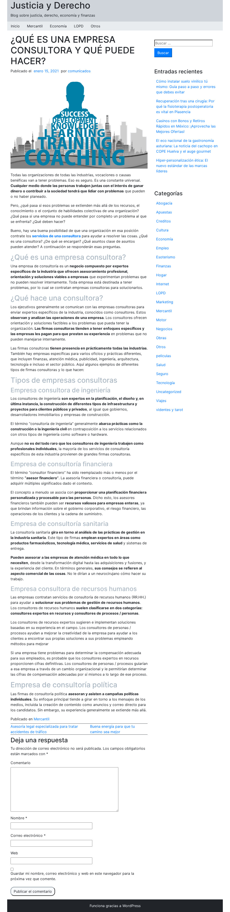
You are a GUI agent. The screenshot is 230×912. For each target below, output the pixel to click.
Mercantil (35, 26)
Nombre (19, 818)
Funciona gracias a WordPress (115, 905)
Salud (161, 365)
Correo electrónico (28, 835)
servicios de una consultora (56, 236)
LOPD (79, 26)
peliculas (163, 356)
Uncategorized (168, 391)
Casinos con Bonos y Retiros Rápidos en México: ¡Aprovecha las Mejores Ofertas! (186, 126)
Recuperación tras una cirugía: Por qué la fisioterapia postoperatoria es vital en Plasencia (185, 106)
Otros (95, 26)
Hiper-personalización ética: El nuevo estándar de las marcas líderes (182, 165)
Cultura (162, 230)
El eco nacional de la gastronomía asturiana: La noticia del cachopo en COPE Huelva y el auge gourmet (187, 146)
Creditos (163, 221)
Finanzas (163, 266)
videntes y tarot (169, 409)
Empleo (162, 248)
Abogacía (164, 203)
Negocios (164, 329)
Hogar (161, 275)
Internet (162, 284)
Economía (58, 26)
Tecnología (165, 382)
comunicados (79, 71)
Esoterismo (165, 257)
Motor (161, 320)
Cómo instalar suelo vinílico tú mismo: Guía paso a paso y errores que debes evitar (185, 86)
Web (14, 853)
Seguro (162, 373)
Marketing (164, 302)
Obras (161, 338)
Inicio (15, 26)
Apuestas (164, 212)
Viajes (161, 400)
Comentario (21, 762)
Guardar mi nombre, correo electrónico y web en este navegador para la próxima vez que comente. (72, 876)
